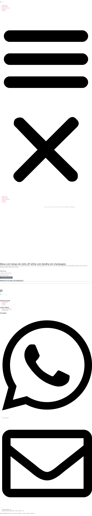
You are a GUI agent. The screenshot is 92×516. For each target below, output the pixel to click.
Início (45, 206)
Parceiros (4, 9)
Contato (3, 10)
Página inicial (4, 5)
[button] (46, 103)
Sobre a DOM (5, 6)
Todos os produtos (6, 7)
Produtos (48, 206)
